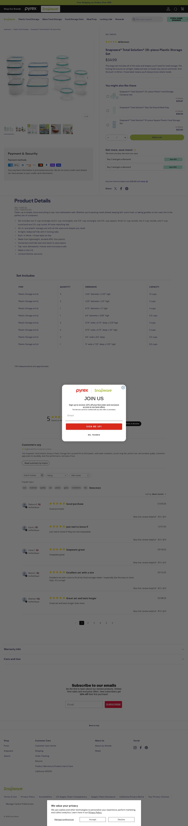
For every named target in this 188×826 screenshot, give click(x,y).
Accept (92, 819)
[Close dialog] (123, 387)
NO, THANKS (94, 435)
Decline (121, 819)
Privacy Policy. (95, 812)
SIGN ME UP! (94, 426)
